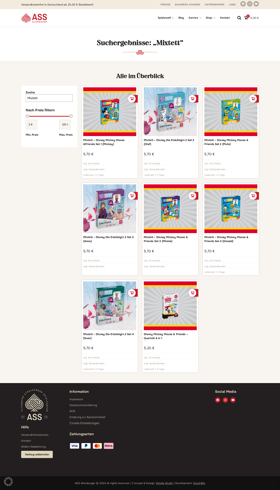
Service (193, 17)
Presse (165, 4)
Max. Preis (66, 134)
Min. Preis (32, 134)
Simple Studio (164, 483)
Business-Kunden (187, 4)
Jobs (232, 4)
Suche (30, 92)
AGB (72, 411)
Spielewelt (164, 17)
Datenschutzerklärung (83, 405)
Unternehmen (214, 4)
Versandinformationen (34, 435)
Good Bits (199, 483)
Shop (209, 17)
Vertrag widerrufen (37, 454)
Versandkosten (96, 169)
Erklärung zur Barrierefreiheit (87, 417)
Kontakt (225, 17)
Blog (181, 17)
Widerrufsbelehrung (33, 446)
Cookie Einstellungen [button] (84, 423)
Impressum (76, 399)
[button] (8, 481)
